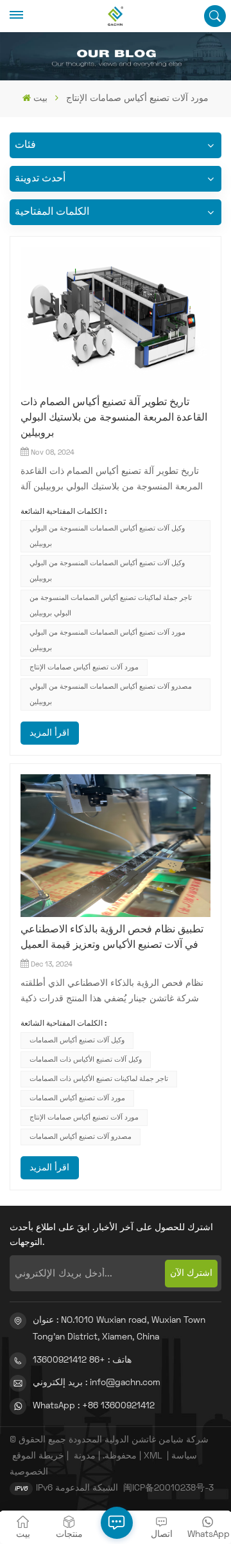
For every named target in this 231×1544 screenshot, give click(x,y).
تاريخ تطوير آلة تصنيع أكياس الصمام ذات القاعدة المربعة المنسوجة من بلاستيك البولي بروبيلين (114, 418)
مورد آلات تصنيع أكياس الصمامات (77, 1098)
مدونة (85, 1456)
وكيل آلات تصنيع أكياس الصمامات (77, 1040)
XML (153, 1456)
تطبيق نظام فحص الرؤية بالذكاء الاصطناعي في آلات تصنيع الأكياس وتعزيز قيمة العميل (112, 937)
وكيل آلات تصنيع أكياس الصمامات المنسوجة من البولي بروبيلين (107, 536)
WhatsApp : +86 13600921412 (94, 1406)
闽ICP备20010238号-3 (168, 1488)
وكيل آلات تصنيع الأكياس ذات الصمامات (86, 1060)
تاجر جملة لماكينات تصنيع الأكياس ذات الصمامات (99, 1079)
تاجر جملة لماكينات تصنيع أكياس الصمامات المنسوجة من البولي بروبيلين (111, 606)
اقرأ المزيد (49, 733)
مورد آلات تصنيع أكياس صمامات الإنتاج (84, 667)
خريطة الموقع (38, 1456)
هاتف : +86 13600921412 (82, 1360)
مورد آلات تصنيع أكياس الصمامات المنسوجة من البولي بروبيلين (107, 640)
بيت (40, 99)
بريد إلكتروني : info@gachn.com (96, 1383)
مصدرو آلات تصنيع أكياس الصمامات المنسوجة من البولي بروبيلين (111, 694)
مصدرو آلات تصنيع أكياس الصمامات (81, 1137)
